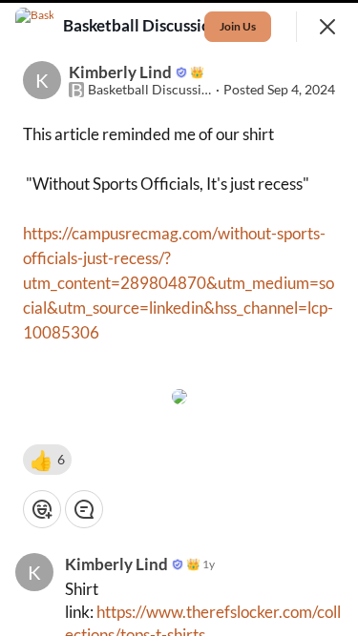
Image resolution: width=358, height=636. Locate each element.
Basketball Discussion (150, 89)
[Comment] (84, 509)
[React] (42, 509)
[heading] (143, 25)
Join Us (238, 26)
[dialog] (179, 318)
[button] (47, 459)
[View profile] (34, 27)
